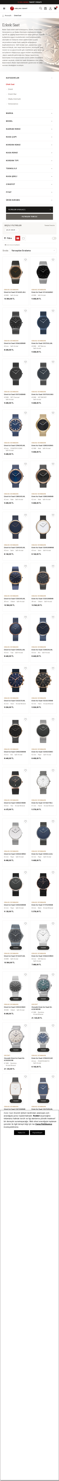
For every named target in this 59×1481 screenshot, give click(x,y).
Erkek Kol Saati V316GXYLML (14, 956)
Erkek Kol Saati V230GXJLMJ (42, 854)
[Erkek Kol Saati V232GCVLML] (16, 680)
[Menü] (4, 8)
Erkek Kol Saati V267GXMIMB (14, 1109)
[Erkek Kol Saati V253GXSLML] (16, 578)
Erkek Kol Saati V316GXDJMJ (15, 292)
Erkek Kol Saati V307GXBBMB (14, 394)
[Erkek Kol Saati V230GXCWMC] (16, 833)
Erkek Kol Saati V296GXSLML (14, 445)
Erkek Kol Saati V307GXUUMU (42, 394)
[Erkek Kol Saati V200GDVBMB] (16, 782)
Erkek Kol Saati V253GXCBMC (14, 1007)
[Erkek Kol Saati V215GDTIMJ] (43, 782)
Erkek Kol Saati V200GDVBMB (15, 803)
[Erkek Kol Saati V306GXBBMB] (16, 323)
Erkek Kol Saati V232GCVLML (14, 701)
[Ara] (40, 8)
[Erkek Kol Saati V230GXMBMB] (16, 884)
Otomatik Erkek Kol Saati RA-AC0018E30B (42, 1008)
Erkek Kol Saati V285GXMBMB (42, 496)
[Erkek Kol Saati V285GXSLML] (16, 476)
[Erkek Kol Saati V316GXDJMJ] (16, 272)
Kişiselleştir (38, 1132)
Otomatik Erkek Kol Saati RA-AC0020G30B (14, 1059)
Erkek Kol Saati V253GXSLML (14, 599)
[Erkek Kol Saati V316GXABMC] (43, 272)
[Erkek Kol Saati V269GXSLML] (16, 527)
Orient (35, 1004)
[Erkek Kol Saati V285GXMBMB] (43, 476)
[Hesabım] (50, 8)
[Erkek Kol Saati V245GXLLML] (16, 629)
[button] (25, 260)
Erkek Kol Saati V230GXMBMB (15, 905)
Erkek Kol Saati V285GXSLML (14, 496)
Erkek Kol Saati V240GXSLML (42, 650)
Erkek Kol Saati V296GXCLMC (42, 1058)
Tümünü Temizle (50, 225)
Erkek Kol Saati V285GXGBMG (42, 445)
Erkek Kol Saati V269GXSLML (14, 548)
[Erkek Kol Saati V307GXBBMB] (16, 374)
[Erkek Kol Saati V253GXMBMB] (43, 578)
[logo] (19, 8)
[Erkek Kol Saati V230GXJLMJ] (43, 833)
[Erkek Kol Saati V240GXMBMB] (16, 731)
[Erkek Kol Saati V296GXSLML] (16, 425)
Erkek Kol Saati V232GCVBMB (42, 701)
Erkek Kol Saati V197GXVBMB (42, 905)
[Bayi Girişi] (45, 8)
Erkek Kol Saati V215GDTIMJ (42, 803)
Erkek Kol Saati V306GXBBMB (14, 343)
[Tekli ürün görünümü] (23, 238)
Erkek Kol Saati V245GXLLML (14, 650)
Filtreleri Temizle (29, 216)
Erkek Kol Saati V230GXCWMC (15, 854)
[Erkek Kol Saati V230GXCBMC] (43, 731)
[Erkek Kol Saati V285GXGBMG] (43, 425)
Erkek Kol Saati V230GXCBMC (42, 752)
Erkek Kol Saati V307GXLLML (42, 343)
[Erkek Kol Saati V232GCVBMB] (43, 680)
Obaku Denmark (11, 289)
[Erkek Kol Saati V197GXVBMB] (43, 884)
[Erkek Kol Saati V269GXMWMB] (43, 527)
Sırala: (6, 250)
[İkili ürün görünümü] (17, 238)
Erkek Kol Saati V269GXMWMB (43, 548)
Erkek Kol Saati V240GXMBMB (15, 752)
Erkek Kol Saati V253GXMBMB (42, 599)
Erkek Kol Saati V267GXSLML (42, 1109)
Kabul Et (21, 1132)
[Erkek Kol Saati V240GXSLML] (43, 629)
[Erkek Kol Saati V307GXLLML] (43, 323)
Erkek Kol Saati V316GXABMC (42, 292)
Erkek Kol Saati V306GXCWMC (42, 956)
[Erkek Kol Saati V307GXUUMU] (43, 374)
